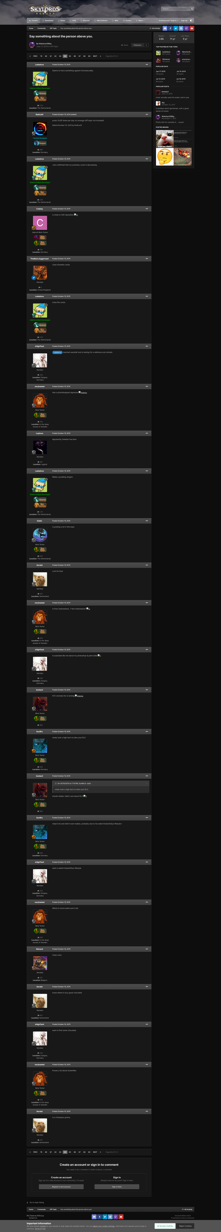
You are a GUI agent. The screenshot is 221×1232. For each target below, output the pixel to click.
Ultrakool (166, 59)
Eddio (39, 521)
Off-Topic (54, 46)
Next (95, 56)
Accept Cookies (166, 1226)
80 (46, 56)
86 (75, 56)
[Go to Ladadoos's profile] (40, 79)
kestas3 (39, 690)
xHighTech (39, 346)
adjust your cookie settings (104, 1226)
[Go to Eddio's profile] (40, 535)
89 (89, 56)
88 (84, 56)
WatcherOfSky (45, 44)
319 (41, 422)
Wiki (116, 21)
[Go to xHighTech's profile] (40, 360)
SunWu (39, 731)
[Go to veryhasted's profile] (40, 400)
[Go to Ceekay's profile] (40, 223)
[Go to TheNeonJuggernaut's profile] (40, 273)
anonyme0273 (188, 59)
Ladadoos (39, 64)
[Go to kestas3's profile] (40, 704)
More (140, 21)
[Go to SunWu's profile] (40, 746)
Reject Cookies (185, 1226)
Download (49, 21)
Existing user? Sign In (168, 21)
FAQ (74, 21)
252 (41, 556)
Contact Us (33, 1218)
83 (60, 56)
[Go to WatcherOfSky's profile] (32, 45)
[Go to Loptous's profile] (40, 447)
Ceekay (39, 209)
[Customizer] (191, 20)
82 (55, 56)
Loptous (39, 433)
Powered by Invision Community (182, 1218)
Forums (34, 21)
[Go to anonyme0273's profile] (178, 60)
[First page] (30, 56)
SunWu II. (83, 783)
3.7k (41, 105)
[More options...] (146, 64)
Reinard (39, 949)
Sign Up (184, 21)
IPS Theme (31, 1216)
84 (65, 56)
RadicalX (39, 114)
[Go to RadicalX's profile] (40, 129)
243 (41, 375)
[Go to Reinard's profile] (40, 963)
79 (41, 56)
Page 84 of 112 (111, 56)
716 (40, 250)
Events (128, 21)
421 (41, 594)
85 (70, 56)
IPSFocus (40, 1216)
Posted (61, 64)
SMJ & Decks (101, 21)
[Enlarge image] (76, 215)
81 (51, 56)
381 (41, 462)
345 (41, 150)
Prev (35, 56)
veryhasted (40, 386)
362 (41, 725)
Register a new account (61, 1187)
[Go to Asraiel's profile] (40, 579)
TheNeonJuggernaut (39, 259)
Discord (86, 21)
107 (40, 978)
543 (41, 767)
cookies (43, 1226)
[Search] (192, 9)
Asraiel (39, 565)
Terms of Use (40, 1229)
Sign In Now (117, 1187)
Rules (62, 21)
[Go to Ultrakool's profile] (158, 60)
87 (80, 56)
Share (125, 45)
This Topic (182, 9)
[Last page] (100, 56)
